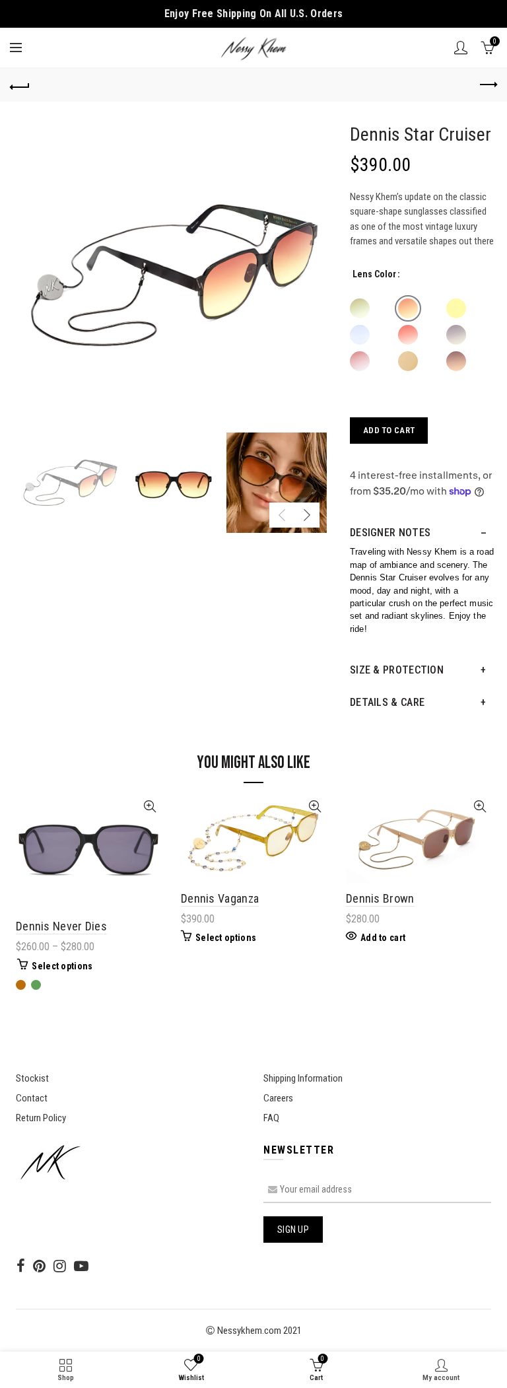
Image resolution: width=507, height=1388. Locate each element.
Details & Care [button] (387, 702)
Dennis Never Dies (61, 926)
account (461, 47)
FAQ (271, 1118)
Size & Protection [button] (397, 670)
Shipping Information (303, 1078)
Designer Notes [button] (390, 532)
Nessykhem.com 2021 (258, 1330)
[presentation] (281, 515)
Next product (487, 85)
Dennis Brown (380, 898)
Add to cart (389, 430)
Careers (278, 1098)
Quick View (149, 806)
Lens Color (374, 274)
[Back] (19, 85)
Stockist (32, 1078)
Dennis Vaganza (220, 898)
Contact (32, 1098)
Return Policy (41, 1118)
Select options (62, 966)
